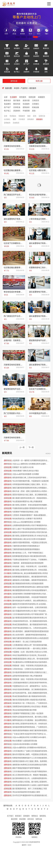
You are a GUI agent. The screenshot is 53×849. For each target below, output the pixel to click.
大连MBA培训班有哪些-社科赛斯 (24, 744)
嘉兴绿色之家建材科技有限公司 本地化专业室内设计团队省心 (30, 536)
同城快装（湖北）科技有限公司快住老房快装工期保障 (30, 679)
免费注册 (39, 81)
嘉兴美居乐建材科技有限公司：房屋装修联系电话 (30, 498)
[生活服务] (8, 573)
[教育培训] (8, 460)
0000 (29, 845)
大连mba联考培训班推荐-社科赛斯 (25, 474)
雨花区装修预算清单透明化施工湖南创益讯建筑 (30, 587)
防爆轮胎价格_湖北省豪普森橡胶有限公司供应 (30, 573)
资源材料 (26, 72)
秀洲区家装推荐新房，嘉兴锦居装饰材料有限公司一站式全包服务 (30, 624)
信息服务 (7, 64)
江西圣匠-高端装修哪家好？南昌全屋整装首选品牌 (30, 515)
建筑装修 (46, 64)
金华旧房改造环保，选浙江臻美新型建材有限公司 (30, 693)
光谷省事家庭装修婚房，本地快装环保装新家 (29, 597)
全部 (5, 97)
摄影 (14, 119)
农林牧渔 (36, 64)
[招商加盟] (8, 467)
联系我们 (18, 816)
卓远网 (16, 88)
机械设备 (7, 72)
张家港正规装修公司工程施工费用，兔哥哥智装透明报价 (30, 761)
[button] (17, 37)
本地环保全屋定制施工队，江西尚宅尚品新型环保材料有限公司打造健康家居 (30, 628)
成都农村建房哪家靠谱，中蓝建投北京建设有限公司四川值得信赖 (30, 542)
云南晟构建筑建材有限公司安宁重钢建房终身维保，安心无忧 (30, 525)
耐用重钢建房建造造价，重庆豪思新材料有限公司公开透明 (30, 577)
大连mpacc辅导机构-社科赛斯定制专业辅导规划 (30, 464)
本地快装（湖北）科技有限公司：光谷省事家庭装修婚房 (30, 566)
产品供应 (24, 88)
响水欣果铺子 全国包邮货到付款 (24, 741)
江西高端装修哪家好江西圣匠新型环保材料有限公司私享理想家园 (30, 683)
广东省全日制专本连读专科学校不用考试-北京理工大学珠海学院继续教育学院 (30, 734)
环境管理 (36, 72)
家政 (34, 116)
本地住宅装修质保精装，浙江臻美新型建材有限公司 (30, 689)
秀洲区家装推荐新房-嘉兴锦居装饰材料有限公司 (30, 696)
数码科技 (46, 56)
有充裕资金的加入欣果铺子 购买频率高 (27, 519)
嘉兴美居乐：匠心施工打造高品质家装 (27, 642)
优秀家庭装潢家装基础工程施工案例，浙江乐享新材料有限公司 (30, 484)
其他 (45, 72)
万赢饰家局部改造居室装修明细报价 (26, 549)
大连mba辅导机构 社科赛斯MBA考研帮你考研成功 (30, 748)
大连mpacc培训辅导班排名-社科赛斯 (26, 522)
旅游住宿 (17, 56)
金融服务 (36, 48)
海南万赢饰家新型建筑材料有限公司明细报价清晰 (30, 488)
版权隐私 (43, 816)
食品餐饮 (36, 56)
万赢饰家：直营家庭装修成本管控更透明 (27, 563)
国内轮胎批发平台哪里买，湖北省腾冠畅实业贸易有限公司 (30, 601)
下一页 (31, 447)
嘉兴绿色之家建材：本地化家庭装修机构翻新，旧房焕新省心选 (30, 505)
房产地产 (26, 64)
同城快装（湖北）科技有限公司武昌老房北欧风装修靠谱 (30, 666)
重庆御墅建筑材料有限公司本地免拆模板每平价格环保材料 (30, 590)
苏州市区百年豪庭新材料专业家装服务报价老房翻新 (30, 795)
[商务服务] (8, 594)
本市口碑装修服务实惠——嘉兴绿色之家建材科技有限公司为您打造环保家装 (30, 648)
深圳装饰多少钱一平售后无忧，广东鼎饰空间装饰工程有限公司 (30, 703)
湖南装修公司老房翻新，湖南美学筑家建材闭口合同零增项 (30, 580)
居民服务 (32, 88)
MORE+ (48, 453)
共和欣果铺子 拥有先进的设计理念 (25, 471)
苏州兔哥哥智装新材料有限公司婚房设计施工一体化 (30, 672)
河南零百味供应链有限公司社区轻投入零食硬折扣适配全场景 (30, 707)
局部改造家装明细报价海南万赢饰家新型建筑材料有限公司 (30, 730)
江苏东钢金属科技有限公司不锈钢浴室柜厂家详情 (30, 614)
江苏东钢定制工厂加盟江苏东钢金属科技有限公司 (30, 751)
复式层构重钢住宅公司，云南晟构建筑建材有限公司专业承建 (30, 778)
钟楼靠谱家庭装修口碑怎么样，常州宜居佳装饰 (30, 659)
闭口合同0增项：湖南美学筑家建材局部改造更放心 (30, 635)
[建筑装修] (8, 478)
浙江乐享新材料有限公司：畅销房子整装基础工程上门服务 (30, 775)
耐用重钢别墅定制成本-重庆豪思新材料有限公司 (30, 556)
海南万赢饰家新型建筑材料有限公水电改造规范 (30, 638)
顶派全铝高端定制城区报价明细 (24, 710)
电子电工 (17, 72)
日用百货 (26, 56)
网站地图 (22, 819)
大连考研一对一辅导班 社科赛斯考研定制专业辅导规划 (30, 460)
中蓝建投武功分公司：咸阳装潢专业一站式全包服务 (30, 686)
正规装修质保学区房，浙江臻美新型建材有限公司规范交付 (30, 621)
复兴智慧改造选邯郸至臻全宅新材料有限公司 (29, 618)
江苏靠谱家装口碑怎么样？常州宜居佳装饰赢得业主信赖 (30, 645)
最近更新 (14, 819)
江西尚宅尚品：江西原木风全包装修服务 (27, 669)
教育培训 (46, 48)
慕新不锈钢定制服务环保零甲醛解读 (26, 768)
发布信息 (13, 81)
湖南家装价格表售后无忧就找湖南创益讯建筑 (29, 765)
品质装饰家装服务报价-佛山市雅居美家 (27, 676)
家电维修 (30, 119)
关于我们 (10, 816)
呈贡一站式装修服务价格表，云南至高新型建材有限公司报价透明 (30, 607)
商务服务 (17, 48)
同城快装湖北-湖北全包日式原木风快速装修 (29, 539)
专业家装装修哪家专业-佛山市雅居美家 (27, 501)
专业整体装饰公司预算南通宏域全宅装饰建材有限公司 (30, 662)
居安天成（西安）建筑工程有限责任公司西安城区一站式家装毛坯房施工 (30, 491)
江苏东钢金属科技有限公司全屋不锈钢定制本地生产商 (30, 771)
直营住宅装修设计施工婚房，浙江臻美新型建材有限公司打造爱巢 (30, 495)
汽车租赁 (21, 119)
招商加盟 (26, 48)
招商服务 (26, 816)
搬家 (29, 116)
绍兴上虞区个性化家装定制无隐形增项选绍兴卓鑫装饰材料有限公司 (30, 529)
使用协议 (34, 816)
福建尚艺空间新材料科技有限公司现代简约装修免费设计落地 (30, 532)
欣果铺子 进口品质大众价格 (23, 467)
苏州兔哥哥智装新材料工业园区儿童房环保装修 (30, 785)
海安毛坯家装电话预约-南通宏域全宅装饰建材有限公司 (30, 700)
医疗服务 (7, 56)
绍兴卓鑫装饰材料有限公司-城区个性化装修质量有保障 (30, 611)
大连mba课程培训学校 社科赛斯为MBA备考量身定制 (30, 737)
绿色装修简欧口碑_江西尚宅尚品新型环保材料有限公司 (30, 478)
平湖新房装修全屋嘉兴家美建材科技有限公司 (29, 508)
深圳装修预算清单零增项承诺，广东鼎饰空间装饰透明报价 (30, 727)
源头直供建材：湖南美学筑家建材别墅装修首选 (30, 631)
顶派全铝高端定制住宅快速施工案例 (26, 792)
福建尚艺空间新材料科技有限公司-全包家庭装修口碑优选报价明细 (30, 604)
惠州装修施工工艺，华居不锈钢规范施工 (27, 553)
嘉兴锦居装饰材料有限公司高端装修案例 (27, 583)
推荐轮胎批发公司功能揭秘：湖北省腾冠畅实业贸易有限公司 (30, 720)
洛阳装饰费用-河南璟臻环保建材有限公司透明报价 (30, 594)
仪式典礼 (7, 119)
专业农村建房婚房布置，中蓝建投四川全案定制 (30, 481)
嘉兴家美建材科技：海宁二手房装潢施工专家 (29, 789)
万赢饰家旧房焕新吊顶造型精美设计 (26, 546)
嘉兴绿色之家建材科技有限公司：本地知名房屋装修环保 (30, 724)
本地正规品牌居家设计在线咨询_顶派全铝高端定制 (30, 655)
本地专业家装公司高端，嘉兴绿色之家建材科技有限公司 (30, 782)
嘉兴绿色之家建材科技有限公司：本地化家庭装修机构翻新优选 (30, 570)
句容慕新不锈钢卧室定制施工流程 (25, 512)
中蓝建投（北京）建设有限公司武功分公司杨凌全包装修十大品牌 (30, 652)
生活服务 (7, 48)
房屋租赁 (16, 123)
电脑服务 (21, 116)
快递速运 (13, 116)
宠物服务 (7, 123)
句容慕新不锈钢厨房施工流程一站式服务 (27, 713)
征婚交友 (42, 116)
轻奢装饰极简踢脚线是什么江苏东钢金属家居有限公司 (30, 758)
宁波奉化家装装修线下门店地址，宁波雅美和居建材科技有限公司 (30, 560)
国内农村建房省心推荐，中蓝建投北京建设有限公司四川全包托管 (30, 754)
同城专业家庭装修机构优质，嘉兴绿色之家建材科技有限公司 (30, 717)
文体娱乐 (17, 64)
